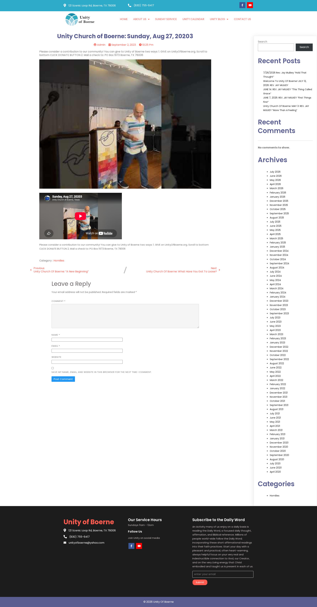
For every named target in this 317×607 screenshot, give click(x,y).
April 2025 (275, 234)
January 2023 (277, 342)
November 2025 (279, 205)
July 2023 (275, 317)
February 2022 (278, 384)
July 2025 (275, 221)
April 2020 (275, 471)
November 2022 (279, 351)
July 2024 (275, 271)
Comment (58, 301)
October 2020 (278, 451)
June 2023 (276, 321)
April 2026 (275, 184)
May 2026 (275, 180)
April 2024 (275, 284)
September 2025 (279, 213)
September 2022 (279, 359)
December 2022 (279, 347)
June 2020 (276, 467)
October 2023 (278, 309)
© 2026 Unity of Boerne (158, 602)
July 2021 (275, 413)
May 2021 (275, 421)
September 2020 (279, 455)
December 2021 (279, 392)
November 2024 (279, 255)
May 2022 (275, 372)
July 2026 (275, 171)
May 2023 (275, 326)
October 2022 (278, 355)
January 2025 (277, 246)
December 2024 (279, 251)
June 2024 (276, 276)
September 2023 (279, 313)
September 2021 (279, 405)
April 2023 (275, 330)
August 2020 (277, 459)
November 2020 (279, 446)
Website (56, 357)
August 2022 (277, 363)
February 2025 (278, 242)
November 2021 (278, 396)
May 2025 (275, 230)
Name (56, 334)
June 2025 (276, 226)
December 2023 (279, 301)
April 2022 (275, 376)
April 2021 (275, 426)
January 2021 (277, 438)
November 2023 (279, 305)
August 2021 (276, 409)
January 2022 (277, 388)
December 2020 (279, 442)
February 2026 (278, 192)
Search (262, 42)
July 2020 (275, 463)
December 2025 (279, 201)
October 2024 (278, 259)
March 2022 (276, 380)
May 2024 (275, 280)
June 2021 (275, 417)
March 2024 (276, 288)
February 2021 (277, 434)
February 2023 (278, 338)
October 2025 (278, 209)
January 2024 (277, 296)
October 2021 (277, 401)
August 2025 (277, 217)
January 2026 (277, 196)
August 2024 (277, 267)
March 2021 (276, 430)
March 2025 (276, 238)
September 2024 (279, 263)
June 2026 (276, 176)
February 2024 (278, 292)
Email (56, 346)
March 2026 (276, 188)
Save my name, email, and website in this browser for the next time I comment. (102, 372)
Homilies (58, 260)
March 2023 (276, 334)
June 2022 (276, 367)
